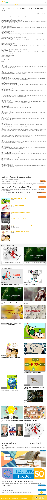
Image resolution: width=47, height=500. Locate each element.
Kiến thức (9, 4)
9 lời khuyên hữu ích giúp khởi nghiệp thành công (33, 438)
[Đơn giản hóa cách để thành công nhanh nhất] (35, 364)
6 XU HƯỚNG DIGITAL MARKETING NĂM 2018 (10, 284)
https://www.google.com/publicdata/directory (9, 83)
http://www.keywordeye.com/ (6, 44)
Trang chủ (3, 4)
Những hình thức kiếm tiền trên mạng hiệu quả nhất (34, 402)
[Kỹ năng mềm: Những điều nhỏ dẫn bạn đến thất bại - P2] (12, 311)
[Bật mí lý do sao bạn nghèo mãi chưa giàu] (12, 382)
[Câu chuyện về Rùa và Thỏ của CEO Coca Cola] (6, 201)
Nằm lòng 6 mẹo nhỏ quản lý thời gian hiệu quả (10, 357)
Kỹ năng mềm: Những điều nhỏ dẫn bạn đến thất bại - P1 (34, 320)
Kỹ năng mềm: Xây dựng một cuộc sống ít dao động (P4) (11, 303)
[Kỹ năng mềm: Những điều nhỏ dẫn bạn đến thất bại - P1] (35, 311)
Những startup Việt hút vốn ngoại (30, 420)
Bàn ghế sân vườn (42, 494)
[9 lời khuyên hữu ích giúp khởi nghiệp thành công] (35, 430)
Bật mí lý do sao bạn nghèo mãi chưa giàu (9, 390)
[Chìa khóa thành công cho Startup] (6, 208)
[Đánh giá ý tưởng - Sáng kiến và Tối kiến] (6, 221)
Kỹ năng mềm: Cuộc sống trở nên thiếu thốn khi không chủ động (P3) (34, 303)
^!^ (45, 497)
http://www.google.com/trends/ (6, 26)
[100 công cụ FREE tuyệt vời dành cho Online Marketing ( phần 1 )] (12, 323)
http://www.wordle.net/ (5, 106)
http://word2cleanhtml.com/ (6, 71)
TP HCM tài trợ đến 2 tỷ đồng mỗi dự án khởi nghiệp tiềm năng (34, 388)
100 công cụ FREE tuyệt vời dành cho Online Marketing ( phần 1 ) (12, 327)
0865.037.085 (24, 498)
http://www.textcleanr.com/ (6, 100)
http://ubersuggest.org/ (5, 32)
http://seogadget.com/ (5, 65)
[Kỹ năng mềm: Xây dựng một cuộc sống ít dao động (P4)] (12, 294)
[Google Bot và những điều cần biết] (35, 276)
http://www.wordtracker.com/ (6, 56)
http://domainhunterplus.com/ (6, 140)
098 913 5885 (15, 498)
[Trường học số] (23, 473)
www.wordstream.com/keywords (7, 38)
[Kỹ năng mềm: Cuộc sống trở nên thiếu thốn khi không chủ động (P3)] (6, 227)
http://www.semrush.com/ (5, 50)
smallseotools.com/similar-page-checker (8, 94)
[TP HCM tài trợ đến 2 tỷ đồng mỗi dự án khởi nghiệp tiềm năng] (35, 380)
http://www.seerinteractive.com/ (7, 164)
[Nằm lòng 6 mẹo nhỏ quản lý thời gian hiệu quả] (6, 236)
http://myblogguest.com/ (5, 89)
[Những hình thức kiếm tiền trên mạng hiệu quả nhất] (35, 395)
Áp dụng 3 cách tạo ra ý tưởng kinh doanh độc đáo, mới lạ (12, 421)
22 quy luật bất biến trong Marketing (8, 438)
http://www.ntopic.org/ (5, 117)
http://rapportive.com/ (5, 158)
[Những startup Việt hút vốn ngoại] (35, 412)
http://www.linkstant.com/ (5, 146)
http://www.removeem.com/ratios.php (8, 128)
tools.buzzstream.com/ (5, 134)
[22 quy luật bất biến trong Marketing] (12, 430)
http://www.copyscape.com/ (6, 77)
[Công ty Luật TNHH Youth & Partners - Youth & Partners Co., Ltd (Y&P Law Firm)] (23, 459)
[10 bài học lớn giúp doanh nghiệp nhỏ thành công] (6, 215)
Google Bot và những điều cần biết (30, 284)
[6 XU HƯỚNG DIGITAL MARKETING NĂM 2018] (12, 276)
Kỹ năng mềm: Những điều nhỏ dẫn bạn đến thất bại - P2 (11, 320)
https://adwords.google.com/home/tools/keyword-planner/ (11, 20)
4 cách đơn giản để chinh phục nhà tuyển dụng (33, 354)
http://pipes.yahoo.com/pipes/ (6, 111)
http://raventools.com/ (5, 123)
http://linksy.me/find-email (6, 152)
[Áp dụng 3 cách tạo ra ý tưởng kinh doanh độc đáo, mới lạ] (12, 412)
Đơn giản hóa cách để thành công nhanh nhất (32, 372)
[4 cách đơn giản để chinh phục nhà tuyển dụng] (35, 348)
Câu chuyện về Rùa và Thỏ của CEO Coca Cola (33, 339)
